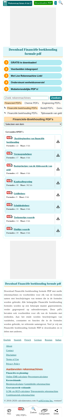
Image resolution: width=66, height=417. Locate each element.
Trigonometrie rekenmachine (44, 391)
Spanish (17, 340)
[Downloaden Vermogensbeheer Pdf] (58, 156)
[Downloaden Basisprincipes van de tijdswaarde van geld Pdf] (58, 169)
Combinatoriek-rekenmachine (20, 395)
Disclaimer (11, 355)
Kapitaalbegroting (23, 181)
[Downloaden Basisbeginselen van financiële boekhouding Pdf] (58, 142)
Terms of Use (12, 359)
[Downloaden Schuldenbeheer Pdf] (58, 207)
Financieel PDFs (13, 103)
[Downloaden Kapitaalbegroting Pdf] (58, 183)
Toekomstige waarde (24, 217)
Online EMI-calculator (16, 376)
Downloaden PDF (43, 3)
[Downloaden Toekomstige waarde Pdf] (58, 219)
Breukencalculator (15, 384)
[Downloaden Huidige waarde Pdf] (58, 231)
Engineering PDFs (51, 103)
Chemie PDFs (32, 103)
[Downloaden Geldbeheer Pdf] (58, 195)
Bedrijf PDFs (47, 108)
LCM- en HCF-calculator (18, 391)
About (9, 346)
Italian (58, 340)
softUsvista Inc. (45, 400)
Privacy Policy (13, 364)
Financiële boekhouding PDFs (22, 108)
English (7, 340)
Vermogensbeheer (23, 154)
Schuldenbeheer (21, 205)
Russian (48, 340)
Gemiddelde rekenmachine (37, 384)
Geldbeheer (19, 193)
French (27, 340)
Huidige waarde (22, 229)
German (38, 340)
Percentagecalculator (38, 376)
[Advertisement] (33, 26)
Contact (10, 350)
